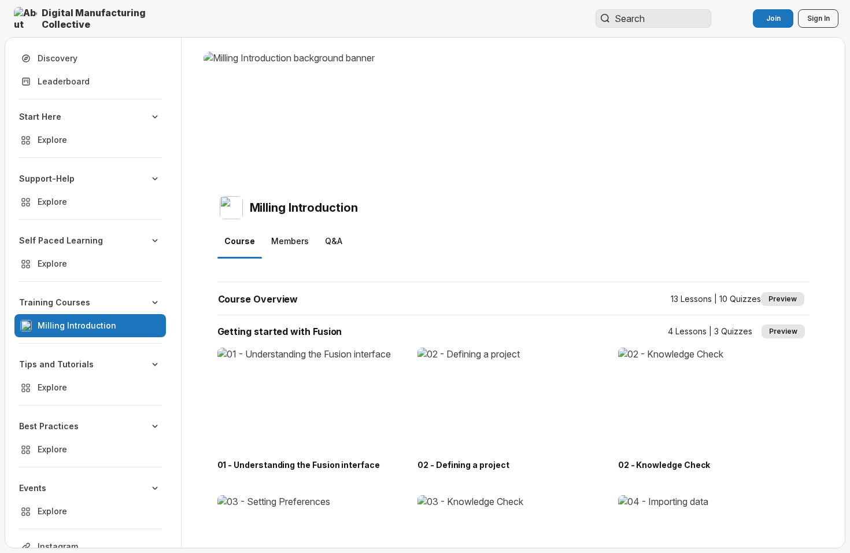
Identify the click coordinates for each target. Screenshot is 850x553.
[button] (95, 18)
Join (773, 18)
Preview (782, 298)
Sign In (818, 18)
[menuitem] (90, 128)
